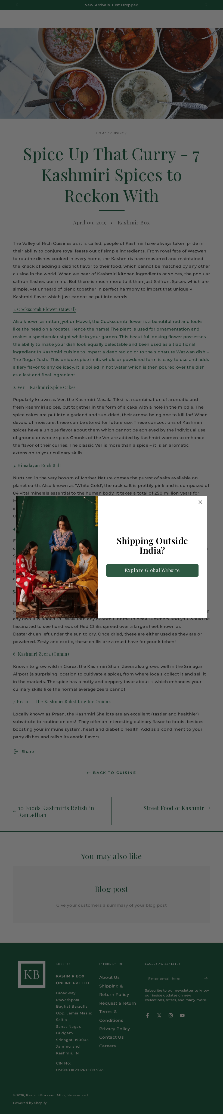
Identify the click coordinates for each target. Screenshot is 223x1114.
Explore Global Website (152, 570)
